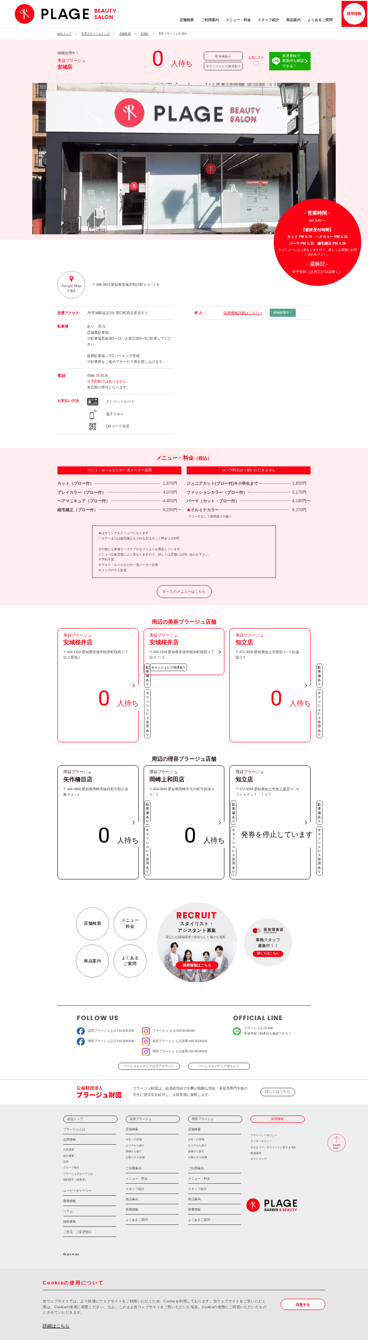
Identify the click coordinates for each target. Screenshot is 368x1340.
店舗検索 (187, 20)
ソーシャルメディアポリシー (218, 1066)
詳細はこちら (56, 1325)
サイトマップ (258, 1158)
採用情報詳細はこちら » (242, 313)
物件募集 (69, 1221)
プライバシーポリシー (263, 1135)
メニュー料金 (130, 923)
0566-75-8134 (97, 376)
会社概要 (68, 1155)
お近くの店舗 (134, 1139)
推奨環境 (255, 1153)
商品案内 (293, 20)
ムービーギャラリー (77, 1190)
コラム (68, 1211)
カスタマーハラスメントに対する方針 (273, 1147)
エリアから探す (135, 1145)
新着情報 (69, 1200)
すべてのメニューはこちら (184, 592)
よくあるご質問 (320, 20)
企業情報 (69, 1139)
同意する (303, 1305)
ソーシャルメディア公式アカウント (149, 1066)
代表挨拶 (68, 1149)
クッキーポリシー (261, 1140)
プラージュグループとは (78, 1173)
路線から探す (134, 1151)
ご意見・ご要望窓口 (77, 1231)
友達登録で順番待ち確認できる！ (293, 61)
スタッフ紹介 (268, 20)
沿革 (66, 1161)
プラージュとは (74, 1129)
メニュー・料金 (238, 20)
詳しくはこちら (277, 1092)
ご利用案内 (210, 20)
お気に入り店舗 (135, 1157)
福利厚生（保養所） (75, 1179)
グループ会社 (71, 1167)
